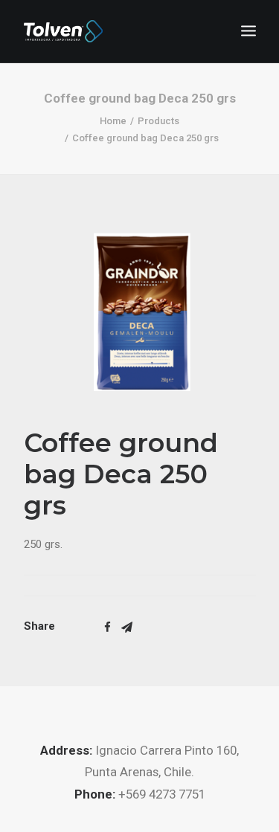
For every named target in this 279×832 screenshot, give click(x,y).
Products (158, 120)
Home (113, 120)
